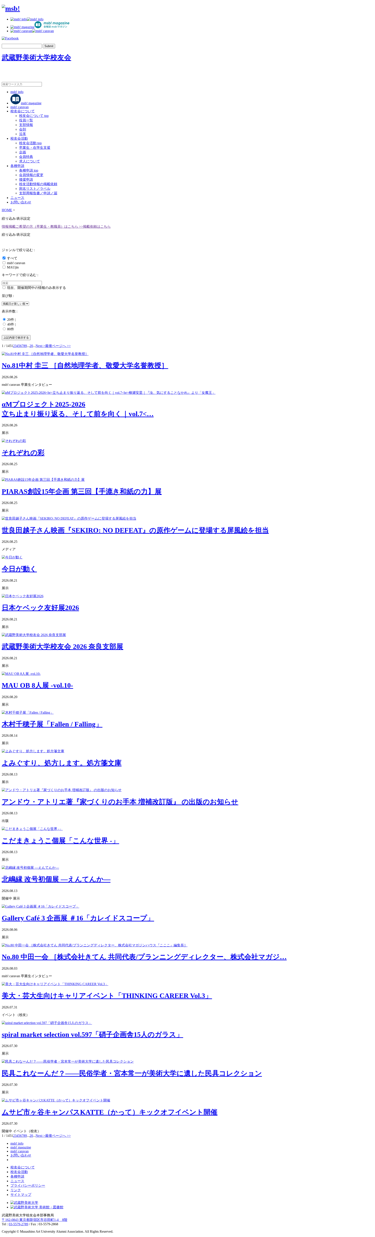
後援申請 (26, 179)
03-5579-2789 (18, 1224)
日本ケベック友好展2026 (40, 608)
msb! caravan (19, 107)
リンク (15, 1190)
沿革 (22, 134)
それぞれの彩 (23, 453)
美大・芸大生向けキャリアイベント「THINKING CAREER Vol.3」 (107, 996)
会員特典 (26, 157)
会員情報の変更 (31, 175)
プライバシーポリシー (27, 1185)
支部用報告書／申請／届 (38, 193)
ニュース (17, 198)
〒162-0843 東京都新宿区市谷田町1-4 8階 (34, 1220)
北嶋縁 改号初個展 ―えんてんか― (56, 879)
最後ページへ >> (58, 346)
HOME (7, 210)
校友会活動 (19, 138)
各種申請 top (28, 170)
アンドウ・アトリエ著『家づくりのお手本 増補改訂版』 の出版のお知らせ (120, 802)
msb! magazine (31, 103)
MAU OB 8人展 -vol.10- (37, 685)
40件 (10, 324)
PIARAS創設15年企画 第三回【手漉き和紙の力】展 (82, 491)
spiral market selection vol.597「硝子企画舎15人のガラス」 (92, 1034)
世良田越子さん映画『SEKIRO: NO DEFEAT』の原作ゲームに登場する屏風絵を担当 (135, 530)
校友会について (22, 111)
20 (31, 346)
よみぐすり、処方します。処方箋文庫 (62, 763)
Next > (40, 346)
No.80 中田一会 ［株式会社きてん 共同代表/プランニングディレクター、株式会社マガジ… (144, 957)
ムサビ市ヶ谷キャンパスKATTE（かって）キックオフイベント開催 (109, 1112)
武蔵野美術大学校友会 (36, 57)
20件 (10, 319)
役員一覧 (26, 120)
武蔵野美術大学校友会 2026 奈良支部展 (62, 646)
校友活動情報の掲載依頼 (38, 184)
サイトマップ (20, 1194)
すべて (12, 258)
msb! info (16, 92)
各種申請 (17, 166)
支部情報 (26, 125)
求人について (29, 161)
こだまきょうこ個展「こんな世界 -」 (60, 840)
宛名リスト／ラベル (34, 188)
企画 (22, 152)
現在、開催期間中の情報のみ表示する (36, 288)
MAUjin (13, 267)
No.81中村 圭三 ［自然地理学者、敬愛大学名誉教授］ (85, 365)
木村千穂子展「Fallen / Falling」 (52, 724)
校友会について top (34, 116)
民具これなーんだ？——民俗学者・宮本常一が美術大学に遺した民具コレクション (132, 1073)
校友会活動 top (30, 143)
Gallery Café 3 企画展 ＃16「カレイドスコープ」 (78, 918)
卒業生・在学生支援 (34, 147)
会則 (22, 129)
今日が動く (19, 569)
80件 (10, 329)
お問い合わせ (20, 202)
